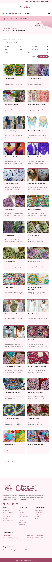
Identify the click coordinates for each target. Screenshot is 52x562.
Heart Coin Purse (10, 444)
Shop (36, 518)
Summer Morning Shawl (35, 130)
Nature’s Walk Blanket (11, 104)
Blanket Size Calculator (9, 537)
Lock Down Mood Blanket (36, 444)
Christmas (22, 524)
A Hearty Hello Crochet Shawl (37, 366)
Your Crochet (9, 18)
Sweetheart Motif (33, 418)
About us (5, 514)
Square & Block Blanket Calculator (12, 539)
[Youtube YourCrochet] (17, 503)
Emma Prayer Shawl (34, 157)
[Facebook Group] (6, 13)
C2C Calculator (7, 535)
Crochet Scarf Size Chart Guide (35, 537)
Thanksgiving (22, 522)
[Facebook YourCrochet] (8, 503)
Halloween (22, 520)
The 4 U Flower (32, 340)
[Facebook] (9, 13)
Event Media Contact (8, 520)
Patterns (16, 18)
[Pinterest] (3, 13)
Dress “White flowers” (34, 314)
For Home (21, 514)
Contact (5, 518)
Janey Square (9, 287)
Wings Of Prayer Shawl (11, 183)
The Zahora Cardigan (11, 130)
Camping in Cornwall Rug (12, 418)
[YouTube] (13, 13)
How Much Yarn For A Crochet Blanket (13, 541)
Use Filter (42, 56)
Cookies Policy (24, 550)
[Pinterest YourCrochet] (4, 503)
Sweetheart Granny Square (13, 366)
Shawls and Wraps (24, 516)
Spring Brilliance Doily (34, 209)
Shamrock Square (33, 235)
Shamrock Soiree (10, 261)
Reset (33, 56)
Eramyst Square (9, 209)
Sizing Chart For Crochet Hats (35, 535)
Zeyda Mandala (9, 78)
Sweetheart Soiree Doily (35, 392)
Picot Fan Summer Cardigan (36, 104)
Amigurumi (22, 512)
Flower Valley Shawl (11, 157)
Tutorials (37, 516)
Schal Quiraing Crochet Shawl (37, 183)
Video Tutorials (39, 512)
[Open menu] (48, 13)
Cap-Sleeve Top (9, 235)
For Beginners (38, 514)
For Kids (21, 518)
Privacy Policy (14, 550)
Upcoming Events (8, 512)
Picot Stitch (21, 18)
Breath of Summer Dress (12, 314)
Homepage (6, 510)
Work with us (6, 516)
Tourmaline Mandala (34, 78)
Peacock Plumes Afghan (12, 392)
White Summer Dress (11, 340)
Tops (20, 510)
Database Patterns (40, 510)
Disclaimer (6, 550)
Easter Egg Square (34, 261)
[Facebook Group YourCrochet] (12, 503)
